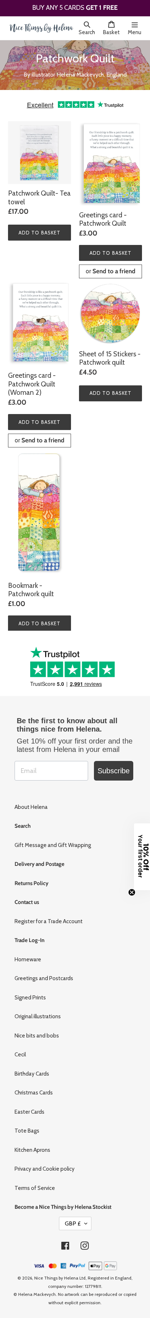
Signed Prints (30, 994)
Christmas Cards (34, 1090)
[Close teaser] (131, 892)
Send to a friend (113, 268)
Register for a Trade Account (49, 918)
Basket (113, 32)
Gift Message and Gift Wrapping (53, 842)
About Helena (31, 804)
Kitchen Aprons (32, 1147)
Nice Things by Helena (56, 1275)
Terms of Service (35, 1185)
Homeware (28, 956)
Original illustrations (38, 1014)
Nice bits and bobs (37, 1033)
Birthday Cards (32, 1071)
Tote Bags (27, 1128)
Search (89, 32)
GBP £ (73, 1220)
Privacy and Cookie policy (45, 1166)
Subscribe (114, 768)
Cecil (20, 1052)
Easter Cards (29, 1109)
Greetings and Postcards (44, 976)
